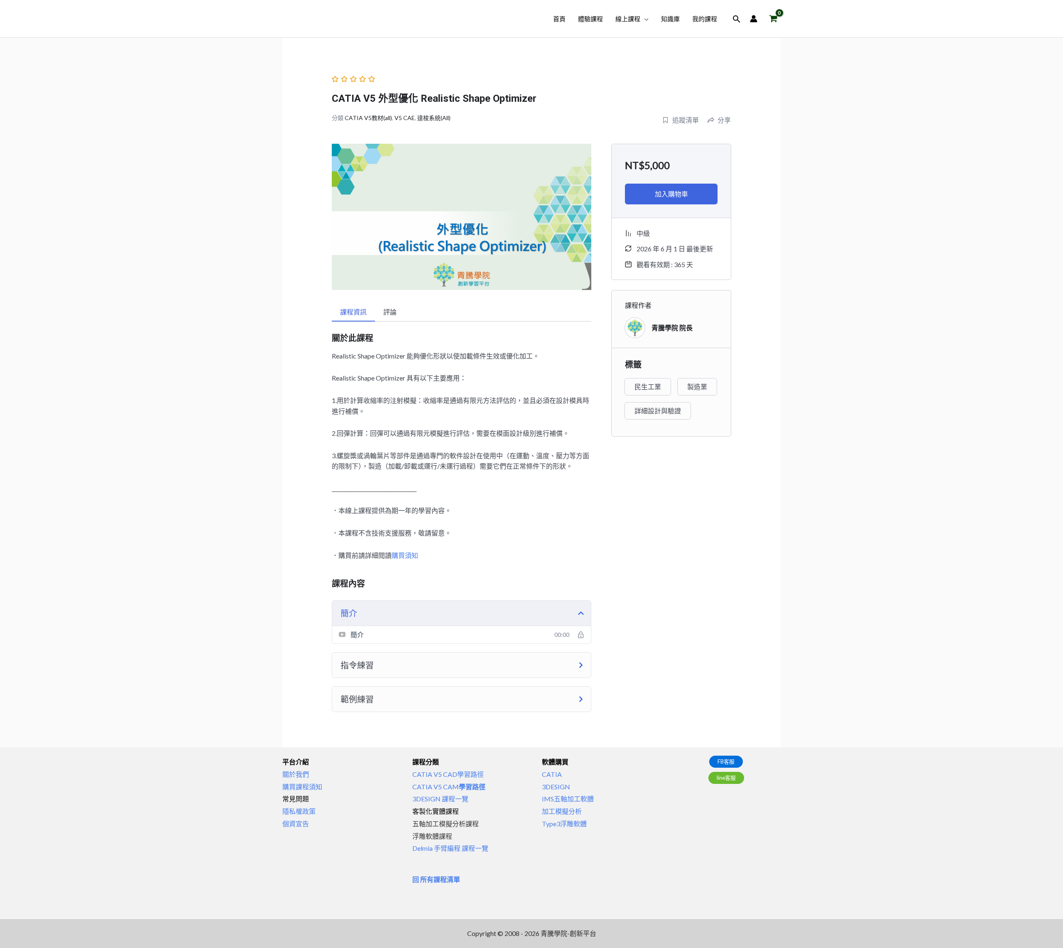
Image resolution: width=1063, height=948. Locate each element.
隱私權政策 (299, 811)
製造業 (697, 386)
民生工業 (647, 386)
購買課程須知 (302, 787)
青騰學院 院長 (672, 328)
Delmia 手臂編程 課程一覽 (450, 848)
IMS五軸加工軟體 (568, 799)
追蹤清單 (685, 120)
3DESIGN (556, 787)
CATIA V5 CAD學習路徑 (448, 774)
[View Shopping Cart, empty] (773, 19)
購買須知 (405, 555)
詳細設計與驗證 (657, 411)
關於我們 (295, 774)
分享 (724, 120)
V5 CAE (404, 117)
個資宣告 (295, 824)
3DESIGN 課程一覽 (440, 799)
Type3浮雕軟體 (564, 824)
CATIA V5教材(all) (368, 117)
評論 (390, 312)
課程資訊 (353, 312)
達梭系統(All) (434, 117)
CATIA (552, 774)
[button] (644, 18)
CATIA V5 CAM (448, 787)
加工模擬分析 (562, 811)
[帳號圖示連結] (753, 18)
